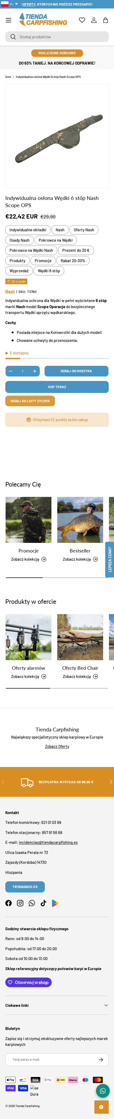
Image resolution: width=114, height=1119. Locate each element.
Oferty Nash (84, 229)
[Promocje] (28, 520)
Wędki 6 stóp (49, 270)
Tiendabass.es (25, 887)
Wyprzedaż (19, 270)
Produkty (17, 260)
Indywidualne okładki (28, 229)
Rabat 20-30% (73, 260)
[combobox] (57, 36)
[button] (105, 20)
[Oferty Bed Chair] (80, 637)
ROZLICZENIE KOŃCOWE (57, 53)
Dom (8, 76)
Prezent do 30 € (76, 250)
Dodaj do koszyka (76, 371)
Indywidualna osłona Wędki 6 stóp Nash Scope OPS (48, 76)
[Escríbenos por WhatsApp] (103, 1091)
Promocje (43, 260)
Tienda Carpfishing (27, 1106)
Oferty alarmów (28, 668)
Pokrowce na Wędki (56, 240)
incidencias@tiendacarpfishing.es (48, 842)
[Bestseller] (80, 520)
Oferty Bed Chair (80, 668)
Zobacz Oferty (57, 746)
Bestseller (80, 551)
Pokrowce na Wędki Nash (31, 250)
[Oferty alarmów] (28, 637)
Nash (60, 229)
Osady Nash (19, 240)
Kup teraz (57, 387)
